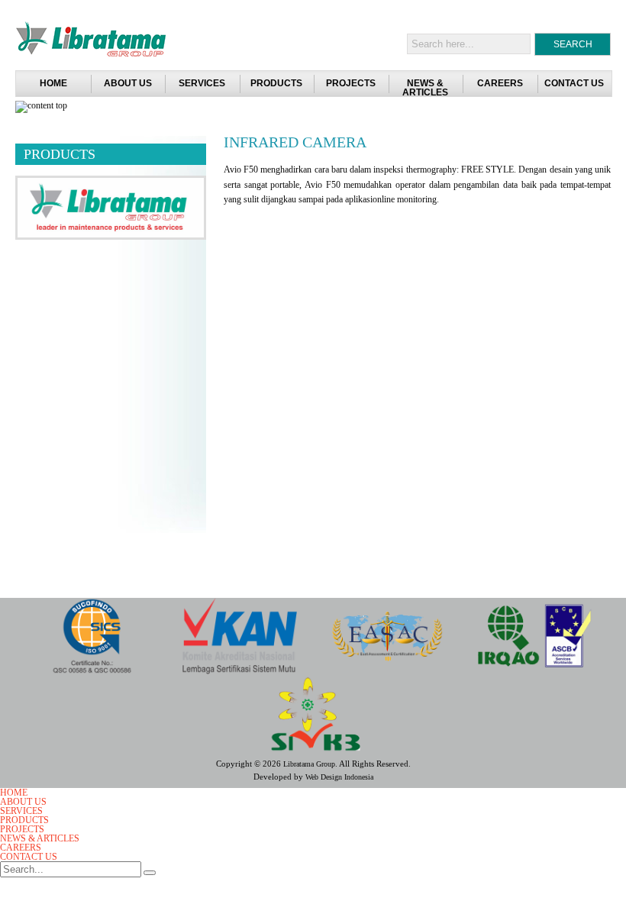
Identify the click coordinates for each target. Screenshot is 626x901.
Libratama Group (309, 764)
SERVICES (202, 83)
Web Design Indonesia (339, 777)
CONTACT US (574, 83)
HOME (13, 792)
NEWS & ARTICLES (425, 88)
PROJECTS (351, 83)
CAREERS (500, 83)
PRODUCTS (276, 83)
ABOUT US (128, 83)
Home (53, 83)
